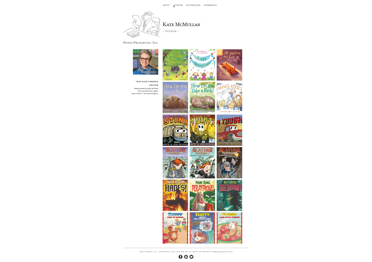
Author (170, 32)
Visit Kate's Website (147, 81)
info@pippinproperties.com (222, 251)
